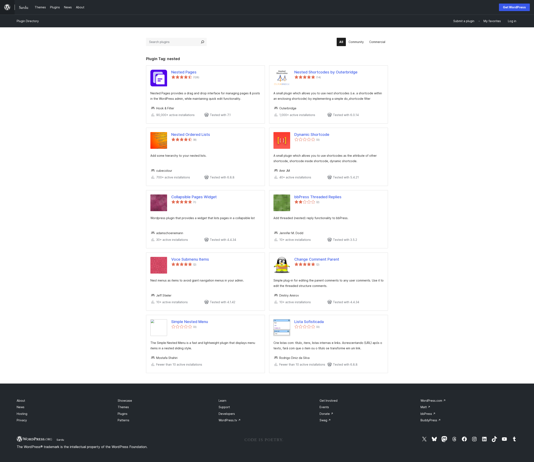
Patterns (123, 420)
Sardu (60, 439)
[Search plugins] (202, 42)
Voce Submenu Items (190, 259)
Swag (325, 420)
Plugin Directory (28, 21)
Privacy (22, 420)
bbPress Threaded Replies (317, 197)
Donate (326, 413)
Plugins (122, 413)
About (21, 400)
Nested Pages (183, 72)
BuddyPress (431, 420)
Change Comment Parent (316, 259)
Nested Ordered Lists (190, 134)
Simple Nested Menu (189, 321)
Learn (222, 400)
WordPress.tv (230, 420)
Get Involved (329, 400)
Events (324, 407)
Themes (123, 407)
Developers (227, 413)
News (20, 407)
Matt (425, 407)
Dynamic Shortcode (311, 134)
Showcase (125, 400)
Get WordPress (514, 7)
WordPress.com (433, 400)
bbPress (428, 413)
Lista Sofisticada (309, 321)
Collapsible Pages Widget (194, 197)
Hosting (22, 413)
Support (224, 407)
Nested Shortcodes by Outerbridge (326, 72)
